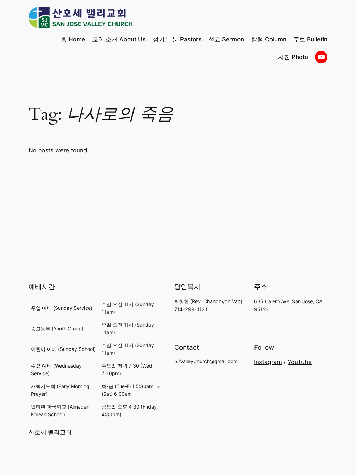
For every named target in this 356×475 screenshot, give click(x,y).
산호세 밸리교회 (50, 432)
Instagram (268, 362)
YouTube (300, 362)
